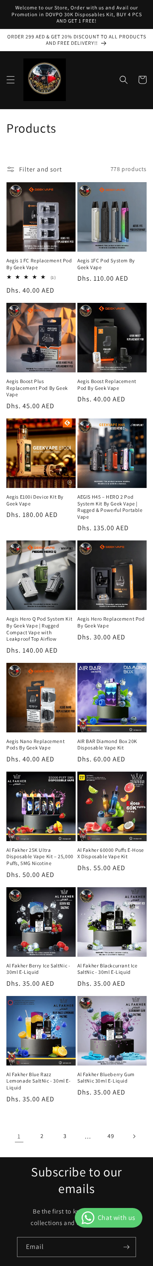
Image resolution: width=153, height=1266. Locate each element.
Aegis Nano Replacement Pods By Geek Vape (35, 744)
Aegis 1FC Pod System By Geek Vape (106, 263)
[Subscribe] (126, 1247)
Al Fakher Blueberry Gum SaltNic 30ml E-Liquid (106, 1077)
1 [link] (19, 1136)
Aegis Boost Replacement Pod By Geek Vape (106, 384)
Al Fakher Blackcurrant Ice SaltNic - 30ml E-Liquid (107, 969)
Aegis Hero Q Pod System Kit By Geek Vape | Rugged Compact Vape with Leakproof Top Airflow (39, 629)
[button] (10, 79)
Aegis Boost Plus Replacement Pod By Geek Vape (37, 388)
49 (111, 1136)
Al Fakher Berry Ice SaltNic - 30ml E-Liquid (38, 969)
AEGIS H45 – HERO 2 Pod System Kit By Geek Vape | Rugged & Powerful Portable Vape (110, 507)
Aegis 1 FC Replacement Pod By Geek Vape (39, 263)
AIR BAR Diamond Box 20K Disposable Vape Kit (107, 744)
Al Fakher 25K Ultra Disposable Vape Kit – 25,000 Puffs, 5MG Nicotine (40, 856)
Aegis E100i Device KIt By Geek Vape (35, 500)
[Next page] (134, 1136)
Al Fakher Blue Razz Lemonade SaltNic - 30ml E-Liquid (38, 1081)
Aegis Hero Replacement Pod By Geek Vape (111, 622)
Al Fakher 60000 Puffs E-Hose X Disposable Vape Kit (110, 853)
